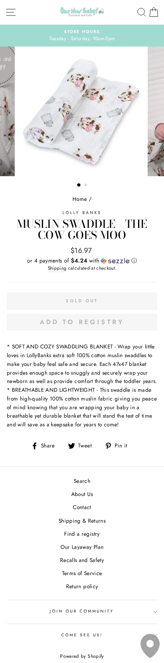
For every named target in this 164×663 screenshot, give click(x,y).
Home (79, 199)
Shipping (57, 268)
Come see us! (82, 635)
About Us (82, 494)
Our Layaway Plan (82, 547)
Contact (82, 507)
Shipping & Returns (82, 521)
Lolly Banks (82, 213)
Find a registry (82, 534)
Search (82, 481)
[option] (82, 36)
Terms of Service (82, 573)
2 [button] (86, 186)
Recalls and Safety (82, 560)
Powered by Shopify (81, 656)
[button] (82, 260)
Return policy (82, 586)
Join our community (82, 611)
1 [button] (79, 185)
